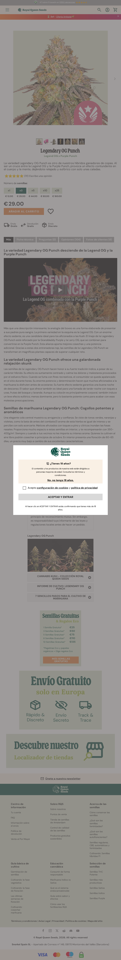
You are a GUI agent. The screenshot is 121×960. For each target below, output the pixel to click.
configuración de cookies (52, 487)
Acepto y (63, 487)
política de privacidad (84, 487)
